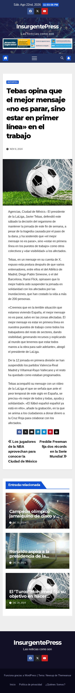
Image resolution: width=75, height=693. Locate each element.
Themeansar (64, 675)
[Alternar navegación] (34, 58)
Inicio (12, 684)
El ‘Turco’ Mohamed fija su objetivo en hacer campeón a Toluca (37, 596)
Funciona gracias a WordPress (20, 675)
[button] (62, 58)
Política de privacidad (30, 684)
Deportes (12, 82)
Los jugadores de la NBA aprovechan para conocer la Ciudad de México (22, 451)
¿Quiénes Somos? (55, 684)
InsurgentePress (37, 26)
